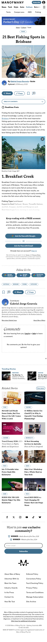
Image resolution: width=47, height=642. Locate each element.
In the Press (9, 592)
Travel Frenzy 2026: (12, 444)
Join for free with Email (23, 246)
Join (34, 333)
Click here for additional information (23, 621)
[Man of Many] (23, 563)
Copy (20, 93)
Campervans (19, 12)
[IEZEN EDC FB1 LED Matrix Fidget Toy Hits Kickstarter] (12, 484)
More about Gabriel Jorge (9, 320)
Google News (25, 275)
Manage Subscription (34, 597)
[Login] (43, 2)
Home (18, 27)
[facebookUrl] (7, 517)
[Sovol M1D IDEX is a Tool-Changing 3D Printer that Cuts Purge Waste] (34, 484)
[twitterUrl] (14, 517)
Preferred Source (40, 275)
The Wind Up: (18, 377)
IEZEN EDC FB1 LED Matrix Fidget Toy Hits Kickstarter (11, 500)
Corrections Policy (33, 579)
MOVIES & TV (29, 438)
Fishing (38, 12)
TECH (4, 466)
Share (8, 93)
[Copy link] (42, 75)
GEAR (27, 466)
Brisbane (5, 118)
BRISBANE (16, 284)
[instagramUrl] (20, 517)
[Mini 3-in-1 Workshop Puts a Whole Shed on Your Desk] (34, 456)
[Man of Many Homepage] (13, 2)
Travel (29, 27)
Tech (10, 7)
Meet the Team (10, 583)
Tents (8, 12)
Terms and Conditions (35, 592)
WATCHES (15, 373)
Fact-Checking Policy (34, 583)
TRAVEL (23, 31)
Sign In (34, 251)
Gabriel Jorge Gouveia (19, 81)
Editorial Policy (32, 574)
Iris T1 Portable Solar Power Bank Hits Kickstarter (10, 472)
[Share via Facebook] (42, 61)
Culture (29, 7)
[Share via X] (42, 66)
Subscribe (36, 2)
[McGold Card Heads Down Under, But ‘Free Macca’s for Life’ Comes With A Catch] (12, 398)
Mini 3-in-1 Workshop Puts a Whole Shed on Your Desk (33, 472)
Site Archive (31, 601)
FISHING (24, 284)
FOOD (4, 407)
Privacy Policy (36, 255)
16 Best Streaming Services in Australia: (33, 444)
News (4, 7)
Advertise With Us (11, 579)
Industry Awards (10, 588)
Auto (22, 7)
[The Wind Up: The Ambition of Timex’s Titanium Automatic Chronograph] (6, 376)
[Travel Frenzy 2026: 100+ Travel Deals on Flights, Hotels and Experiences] (12, 428)
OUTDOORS (33, 284)
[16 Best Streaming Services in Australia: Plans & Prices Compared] (34, 428)
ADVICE (40, 373)
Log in (27, 333)
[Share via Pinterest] (42, 70)
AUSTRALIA (6, 284)
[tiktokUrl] (33, 517)
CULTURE (28, 407)
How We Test (9, 601)
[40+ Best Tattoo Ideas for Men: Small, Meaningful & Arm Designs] (32, 376)
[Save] (28, 93)
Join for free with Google (25, 236)
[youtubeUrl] (27, 517)
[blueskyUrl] (40, 517)
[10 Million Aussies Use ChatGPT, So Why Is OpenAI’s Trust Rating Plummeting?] (34, 398)
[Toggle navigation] (44, 7)
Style (16, 7)
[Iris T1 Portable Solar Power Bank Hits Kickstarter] (12, 456)
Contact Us (9, 597)
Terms (27, 255)
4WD (30, 12)
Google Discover (10, 275)
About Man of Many (39, 320)
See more (40, 388)
